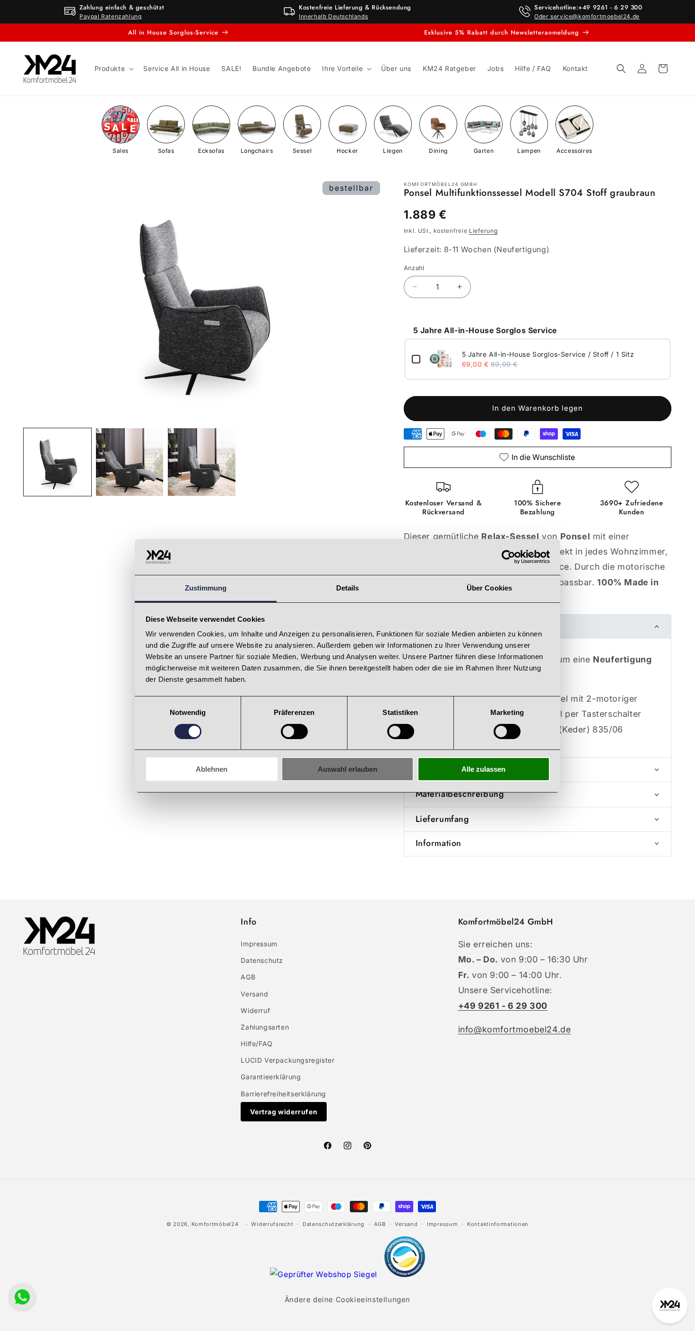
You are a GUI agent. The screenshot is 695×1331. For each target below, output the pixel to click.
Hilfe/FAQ (256, 1044)
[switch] (294, 731)
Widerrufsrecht (272, 1224)
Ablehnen (211, 769)
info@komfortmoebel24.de (514, 1029)
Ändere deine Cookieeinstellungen (347, 1299)
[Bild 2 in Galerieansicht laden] (130, 462)
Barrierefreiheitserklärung (283, 1094)
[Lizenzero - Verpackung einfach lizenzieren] (404, 1274)
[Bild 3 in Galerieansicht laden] (201, 462)
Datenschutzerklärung (334, 1224)
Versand (254, 994)
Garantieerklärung (271, 1077)
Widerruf (255, 1010)
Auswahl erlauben (347, 769)
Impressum (259, 944)
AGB (248, 977)
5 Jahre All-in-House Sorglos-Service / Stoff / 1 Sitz (548, 354)
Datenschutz (262, 960)
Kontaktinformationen (498, 1224)
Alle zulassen (483, 769)
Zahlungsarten (265, 1027)
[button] (113, 69)
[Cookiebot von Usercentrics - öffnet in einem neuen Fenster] (508, 557)
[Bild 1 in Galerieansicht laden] (57, 462)
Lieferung (483, 230)
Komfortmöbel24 (215, 1224)
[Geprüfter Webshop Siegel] (325, 1274)
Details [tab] (347, 588)
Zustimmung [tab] (206, 588)
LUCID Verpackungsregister (287, 1060)
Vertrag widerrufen (283, 1112)
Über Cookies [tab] (489, 588)
